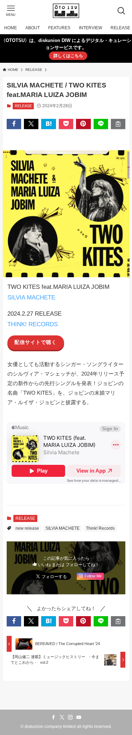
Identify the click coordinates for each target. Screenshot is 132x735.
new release (27, 528)
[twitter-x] (62, 717)
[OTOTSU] (66, 11)
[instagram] (70, 717)
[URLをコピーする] (118, 124)
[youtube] (79, 717)
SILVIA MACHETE (31, 297)
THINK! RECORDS (32, 324)
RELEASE (23, 106)
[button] (14, 124)
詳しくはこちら (68, 55)
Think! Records (100, 528)
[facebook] (53, 717)
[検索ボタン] (121, 11)
